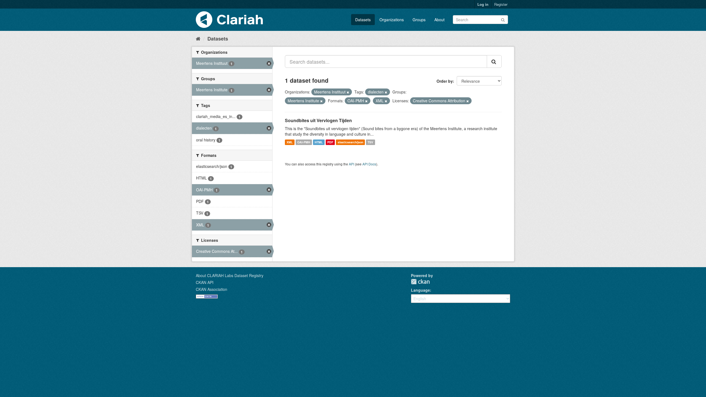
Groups (419, 19)
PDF (330, 142)
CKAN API (204, 282)
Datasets (363, 19)
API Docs (369, 164)
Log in (482, 4)
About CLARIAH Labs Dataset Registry (229, 275)
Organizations (391, 19)
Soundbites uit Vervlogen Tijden (318, 120)
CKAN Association (211, 289)
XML (290, 142)
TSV (370, 142)
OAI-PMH (303, 142)
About (439, 19)
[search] (494, 61)
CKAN (420, 282)
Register (500, 4)
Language (420, 290)
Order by (445, 81)
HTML (319, 142)
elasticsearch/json (350, 142)
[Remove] (348, 92)
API (351, 164)
